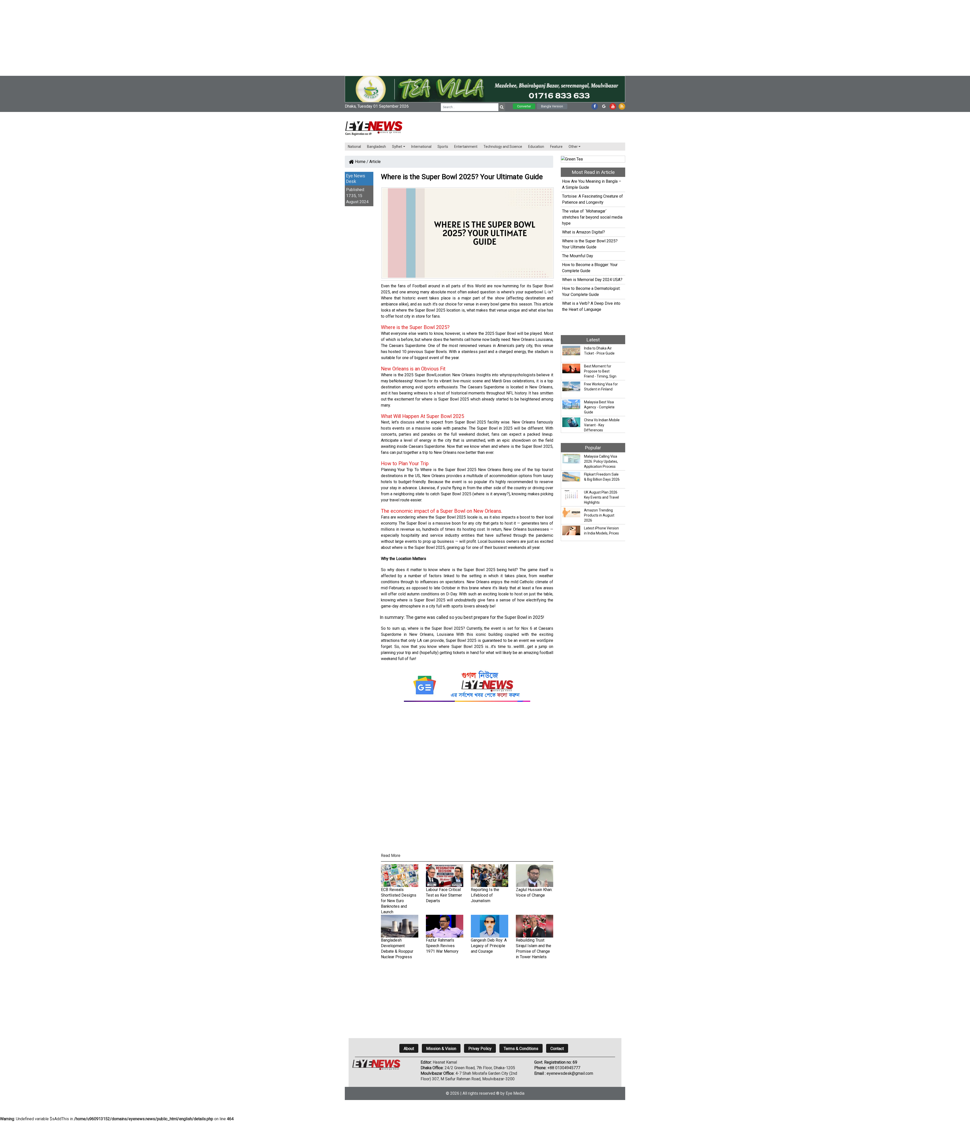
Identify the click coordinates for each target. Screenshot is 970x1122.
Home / (361, 161)
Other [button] (573, 147)
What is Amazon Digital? (583, 232)
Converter (524, 106)
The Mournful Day (577, 255)
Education (536, 147)
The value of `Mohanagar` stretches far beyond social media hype (592, 217)
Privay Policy (480, 1048)
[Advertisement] (151, 35)
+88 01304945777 (563, 1067)
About (409, 1048)
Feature (556, 147)
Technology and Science (502, 147)
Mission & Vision (441, 1048)
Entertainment (465, 147)
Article (375, 161)
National (354, 147)
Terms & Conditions (521, 1048)
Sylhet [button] (397, 147)
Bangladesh (376, 147)
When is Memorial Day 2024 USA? (592, 279)
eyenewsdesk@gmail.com (570, 1073)
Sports (443, 147)
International (421, 147)
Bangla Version (552, 106)
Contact (557, 1048)
